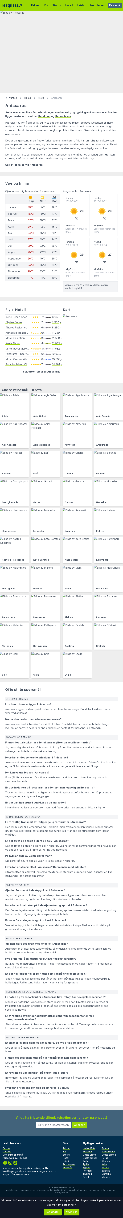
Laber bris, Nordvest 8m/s (76, 230)
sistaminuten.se (27, 1190)
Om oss (6, 1148)
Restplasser (97, 5)
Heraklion (44, 116)
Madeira (106, 1177)
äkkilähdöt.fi (59, 1190)
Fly (46, 5)
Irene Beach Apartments (20, 317)
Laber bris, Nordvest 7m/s (104, 230)
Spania (105, 1148)
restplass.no (12, 1190)
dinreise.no (109, 1190)
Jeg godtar (53, 1212)
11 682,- (57, 348)
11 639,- (57, 343)
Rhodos (106, 1161)
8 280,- (56, 327)
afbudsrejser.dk (44, 1190)
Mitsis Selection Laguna (19, 338)
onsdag (100, 200)
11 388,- (57, 338)
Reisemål (114, 5)
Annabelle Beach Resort (20, 332)
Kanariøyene (108, 1151)
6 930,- (56, 317)
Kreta (86, 1161)
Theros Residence (16, 327)
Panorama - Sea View (18, 353)
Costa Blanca (109, 1154)
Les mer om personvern (61, 1204)
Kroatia (105, 1167)
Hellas (105, 1158)
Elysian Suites (13, 322)
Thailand (87, 1174)
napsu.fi (83, 1190)
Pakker (35, 5)
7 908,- (56, 322)
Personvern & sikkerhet (15, 1158)
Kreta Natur (12, 343)
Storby (56, 5)
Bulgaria (106, 1170)
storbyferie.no (61, 1193)
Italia (104, 1164)
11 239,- (57, 332)
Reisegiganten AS (65, 1188)
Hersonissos (63, 116)
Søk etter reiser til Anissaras (24, 164)
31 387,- (57, 364)
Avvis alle (71, 1212)
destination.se (95, 1190)
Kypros (86, 1167)
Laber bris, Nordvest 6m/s (104, 274)
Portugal (87, 1170)
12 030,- (57, 353)
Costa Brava (89, 1154)
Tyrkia (86, 1164)
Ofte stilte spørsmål (13, 1154)
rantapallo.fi (72, 1190)
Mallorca (87, 1151)
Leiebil (81, 5)
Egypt (86, 1177)
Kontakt (7, 1151)
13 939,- (57, 359)
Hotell (69, 5)
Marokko (106, 1174)
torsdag (72, 243)
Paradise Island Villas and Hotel (24, 364)
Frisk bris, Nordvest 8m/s (76, 274)
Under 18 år (89, 1148)
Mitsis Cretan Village (17, 359)
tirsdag (72, 200)
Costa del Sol (90, 1158)
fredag (100, 243)
